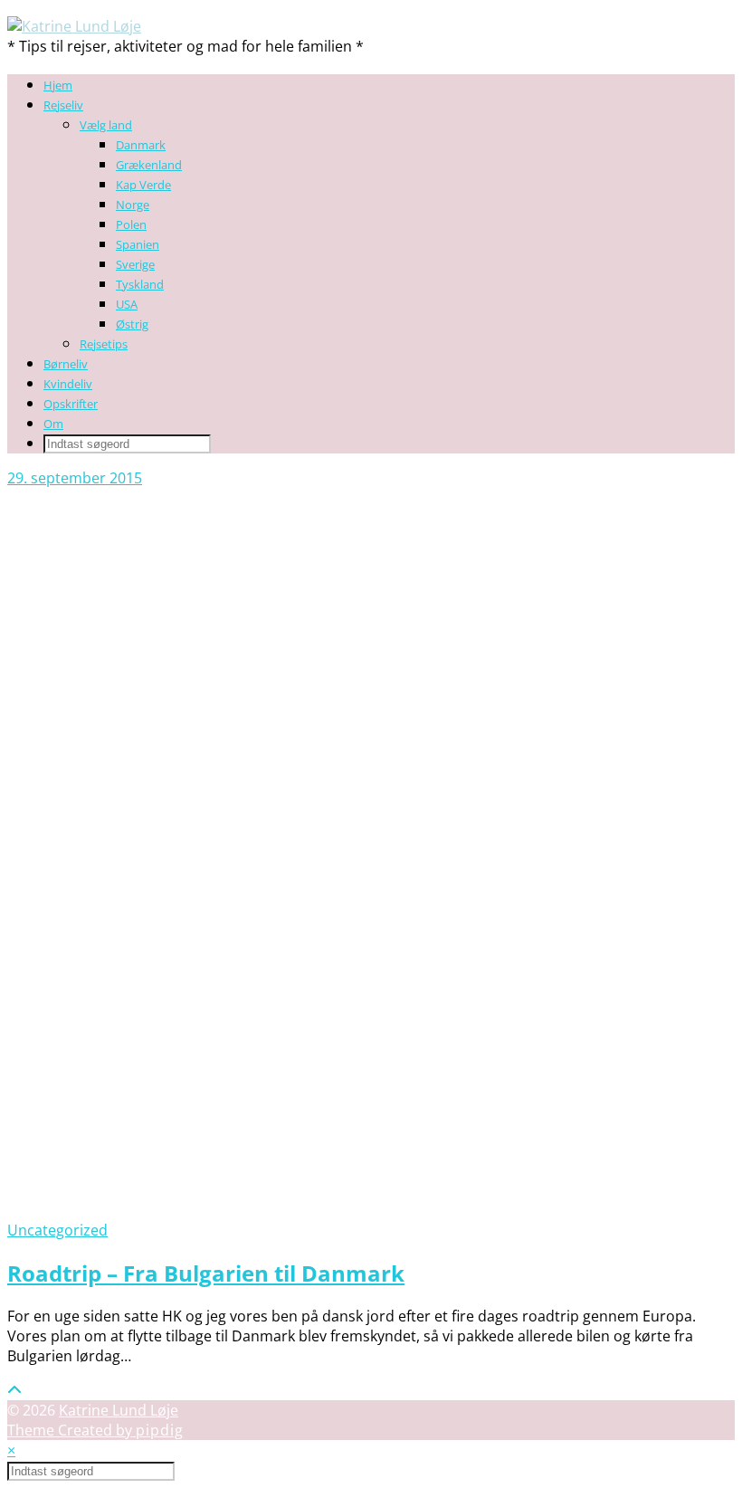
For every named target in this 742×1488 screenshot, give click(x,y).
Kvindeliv (67, 384)
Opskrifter (70, 404)
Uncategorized (57, 1230)
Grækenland (149, 165)
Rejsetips (104, 344)
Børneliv (65, 364)
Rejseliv (63, 105)
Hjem (57, 85)
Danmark (141, 145)
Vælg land (106, 125)
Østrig (132, 324)
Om (53, 423)
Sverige (135, 264)
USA (127, 304)
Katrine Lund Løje (118, 1410)
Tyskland (140, 284)
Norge (132, 204)
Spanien (137, 244)
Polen (131, 224)
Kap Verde (143, 184)
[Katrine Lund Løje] (74, 26)
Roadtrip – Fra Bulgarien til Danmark (205, 1273)
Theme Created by (95, 1430)
